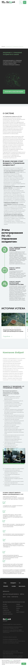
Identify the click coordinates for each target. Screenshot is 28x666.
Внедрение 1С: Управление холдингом (14, 46)
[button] (24, 2)
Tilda (17, 651)
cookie (11, 660)
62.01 (20, 630)
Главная (3, 46)
